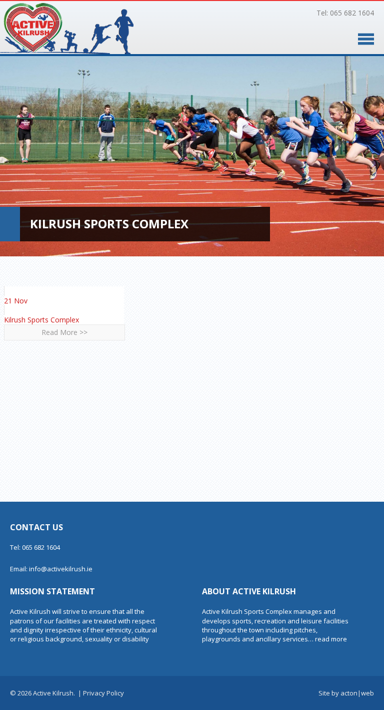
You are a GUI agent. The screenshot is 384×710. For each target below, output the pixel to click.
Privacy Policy (103, 692)
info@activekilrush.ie (60, 568)
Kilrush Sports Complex (41, 319)
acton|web (357, 692)
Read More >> (65, 332)
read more (331, 638)
